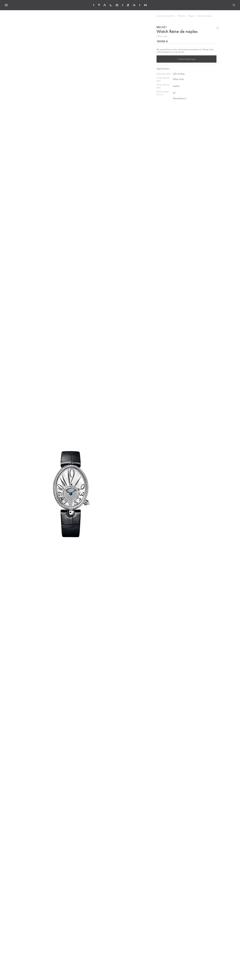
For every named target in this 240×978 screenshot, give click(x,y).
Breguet (191, 15)
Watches (181, 15)
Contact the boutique (186, 59)
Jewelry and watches (165, 15)
